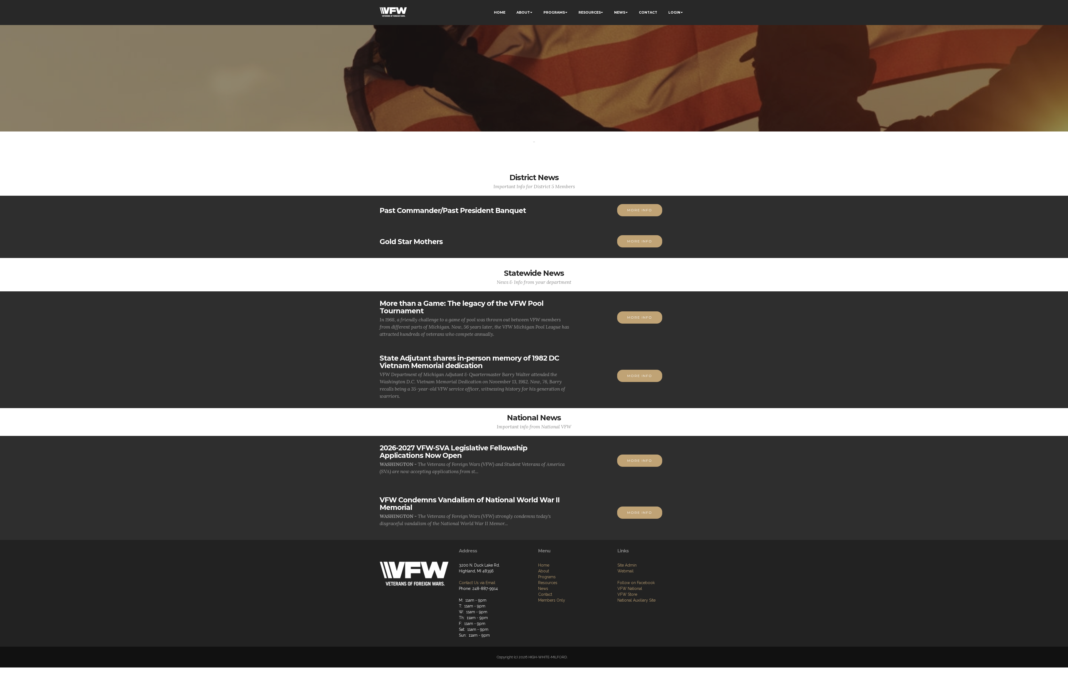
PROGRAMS (554, 12)
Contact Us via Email (477, 582)
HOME (499, 12)
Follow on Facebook (636, 582)
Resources (547, 582)
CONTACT (648, 12)
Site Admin (627, 565)
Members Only (551, 600)
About (543, 571)
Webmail (625, 571)
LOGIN (674, 12)
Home (543, 565)
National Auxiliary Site (636, 600)
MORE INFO (639, 210)
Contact (545, 594)
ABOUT (523, 12)
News (543, 588)
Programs (547, 577)
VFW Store (627, 594)
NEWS (619, 12)
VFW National (629, 588)
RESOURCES (589, 12)
